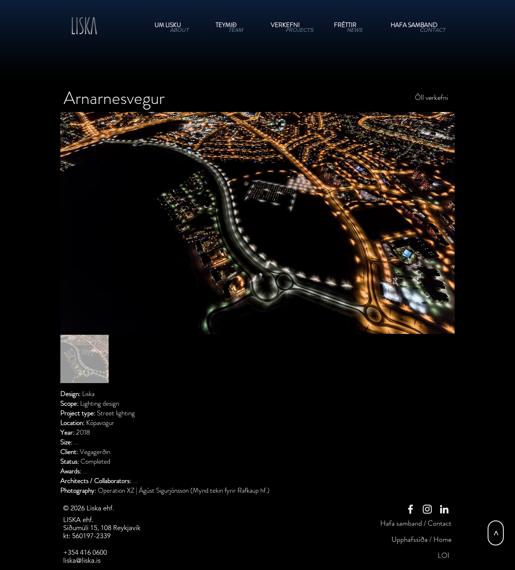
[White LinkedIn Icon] (444, 509)
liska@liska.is (82, 560)
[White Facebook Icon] (410, 509)
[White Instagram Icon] (427, 509)
